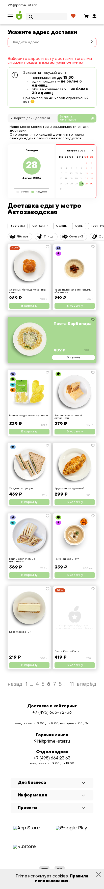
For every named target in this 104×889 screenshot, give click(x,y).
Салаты (61, 225)
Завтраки (17, 225)
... (31, 684)
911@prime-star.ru (23, 5)
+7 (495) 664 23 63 (52, 758)
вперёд (86, 684)
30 (91, 184)
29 (86, 184)
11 (72, 684)
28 (81, 184)
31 (61, 189)
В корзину (29, 305)
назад (15, 684)
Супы (79, 225)
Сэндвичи (40, 225)
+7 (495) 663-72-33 (52, 713)
